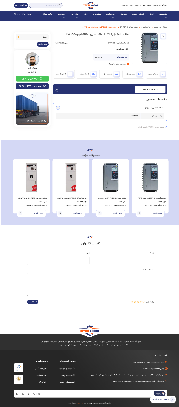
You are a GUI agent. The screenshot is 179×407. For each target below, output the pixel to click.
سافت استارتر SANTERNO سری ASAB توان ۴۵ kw (112, 200)
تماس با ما (147, 5)
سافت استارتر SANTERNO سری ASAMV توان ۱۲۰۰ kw (71, 200)
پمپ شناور (61, 14)
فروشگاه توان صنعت (160, 5)
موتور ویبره (75, 14)
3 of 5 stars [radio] (138, 302)
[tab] (150, 89)
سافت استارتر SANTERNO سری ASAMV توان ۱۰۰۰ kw (32, 200)
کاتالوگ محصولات (127, 5)
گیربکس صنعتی (138, 14)
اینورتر (152, 14)
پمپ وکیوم (110, 14)
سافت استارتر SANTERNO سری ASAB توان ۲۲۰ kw (152, 200)
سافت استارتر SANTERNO (129, 27)
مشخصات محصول (150, 89)
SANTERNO (59, 43)
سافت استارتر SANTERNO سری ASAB (151, 127)
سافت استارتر (47, 14)
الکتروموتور (163, 14)
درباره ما (138, 5)
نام (152, 253)
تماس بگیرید (42, 44)
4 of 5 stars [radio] (135, 302)
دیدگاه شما (148, 269)
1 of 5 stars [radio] (143, 302)
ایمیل (86, 253)
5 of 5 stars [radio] (132, 302)
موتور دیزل (97, 14)
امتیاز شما (149, 302)
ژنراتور (86, 14)
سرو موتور (123, 14)
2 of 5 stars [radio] (141, 302)
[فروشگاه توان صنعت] (90, 5)
